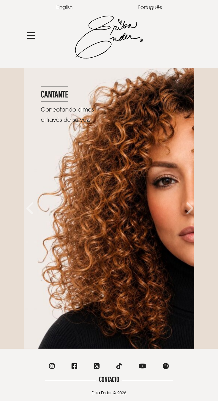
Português (150, 7)
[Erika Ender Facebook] (74, 366)
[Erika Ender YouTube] (142, 366)
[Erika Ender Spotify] (166, 366)
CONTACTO (109, 379)
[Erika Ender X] (97, 366)
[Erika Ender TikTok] (119, 366)
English (64, 7)
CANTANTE (54, 94)
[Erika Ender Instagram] (52, 366)
